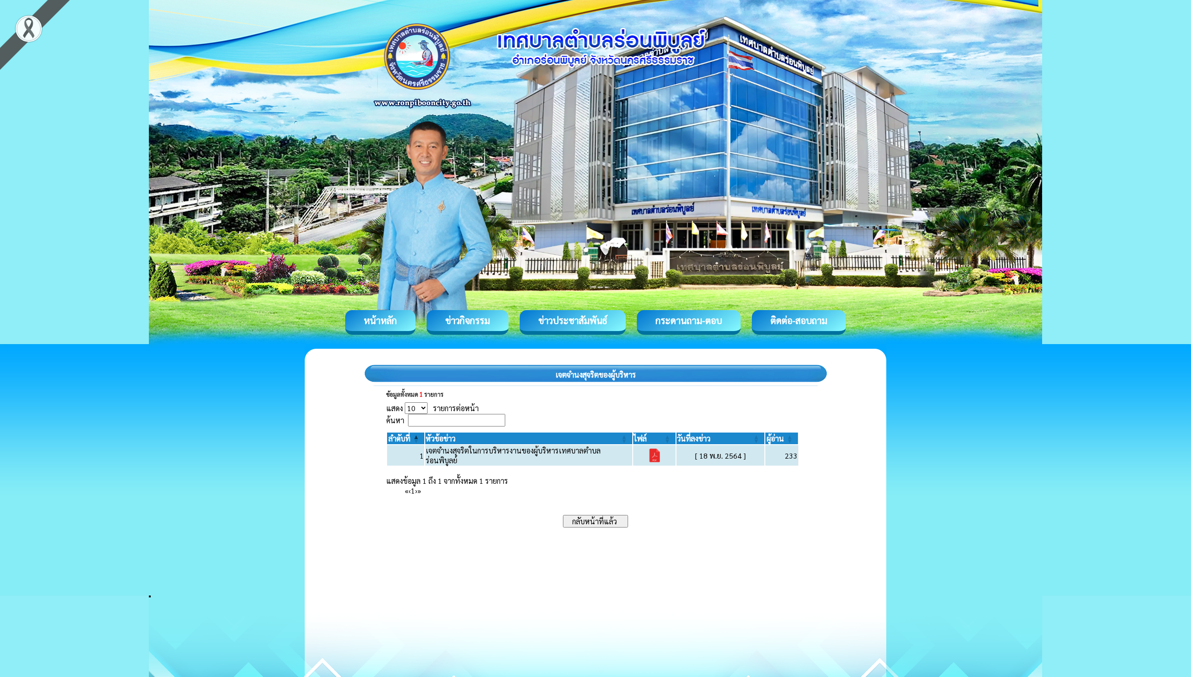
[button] (399, 438)
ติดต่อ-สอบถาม (798, 320)
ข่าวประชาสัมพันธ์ (572, 320)
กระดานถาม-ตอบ (689, 320)
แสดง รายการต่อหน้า (432, 408)
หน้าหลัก (380, 320)
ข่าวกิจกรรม (467, 320)
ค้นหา (395, 420)
